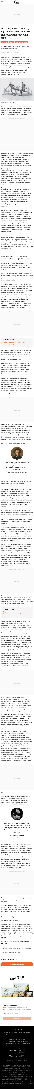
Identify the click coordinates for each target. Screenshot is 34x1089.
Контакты (14, 1032)
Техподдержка (26, 1043)
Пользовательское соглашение (17, 1039)
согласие (10, 1007)
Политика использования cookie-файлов (17, 1041)
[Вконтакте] (15, 1029)
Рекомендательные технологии (12, 1043)
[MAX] (12, 1029)
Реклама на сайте (11, 1034)
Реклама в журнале (22, 1034)
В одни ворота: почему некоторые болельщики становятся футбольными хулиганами (14, 614)
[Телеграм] (21, 1029)
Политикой (8, 1009)
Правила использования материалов (17, 1037)
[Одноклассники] (18, 1029)
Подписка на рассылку (10, 1005)
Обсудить (16, 52)
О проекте (7, 1032)
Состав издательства (24, 1032)
